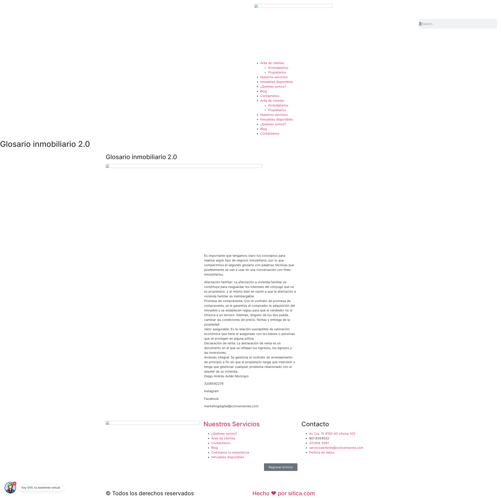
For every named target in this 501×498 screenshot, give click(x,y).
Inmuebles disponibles (276, 82)
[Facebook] (424, 9)
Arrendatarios (278, 68)
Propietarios (277, 72)
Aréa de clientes (272, 63)
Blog (263, 91)
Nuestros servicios (274, 77)
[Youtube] (456, 9)
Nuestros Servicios (232, 424)
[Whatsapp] (445, 9)
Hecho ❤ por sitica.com (283, 493)
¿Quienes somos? (273, 86)
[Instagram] (434, 9)
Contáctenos (269, 96)
